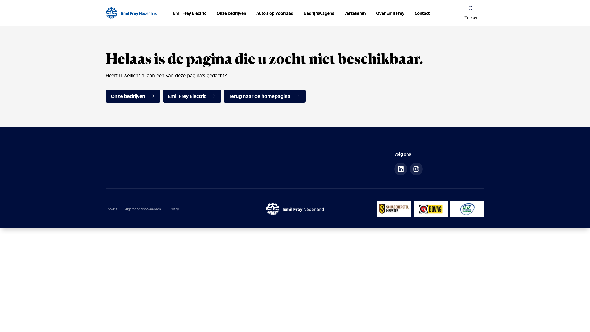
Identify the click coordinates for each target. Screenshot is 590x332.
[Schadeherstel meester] (394, 209)
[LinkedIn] (400, 169)
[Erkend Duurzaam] (467, 209)
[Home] (131, 13)
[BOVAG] (431, 209)
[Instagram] (416, 169)
